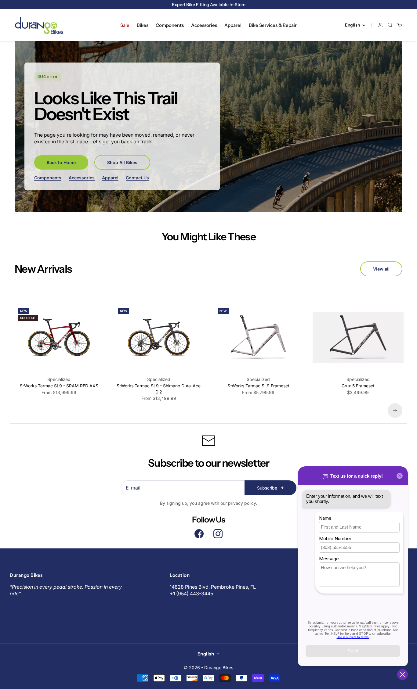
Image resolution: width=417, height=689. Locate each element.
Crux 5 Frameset (358, 385)
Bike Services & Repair (273, 25)
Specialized (59, 379)
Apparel (232, 25)
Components (170, 25)
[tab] (43, 269)
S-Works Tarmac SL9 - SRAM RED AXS (59, 385)
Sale (124, 25)
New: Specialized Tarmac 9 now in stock (208, 4)
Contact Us (137, 177)
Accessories (204, 25)
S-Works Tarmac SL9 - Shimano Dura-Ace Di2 (159, 388)
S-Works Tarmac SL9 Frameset (258, 385)
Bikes (142, 25)
